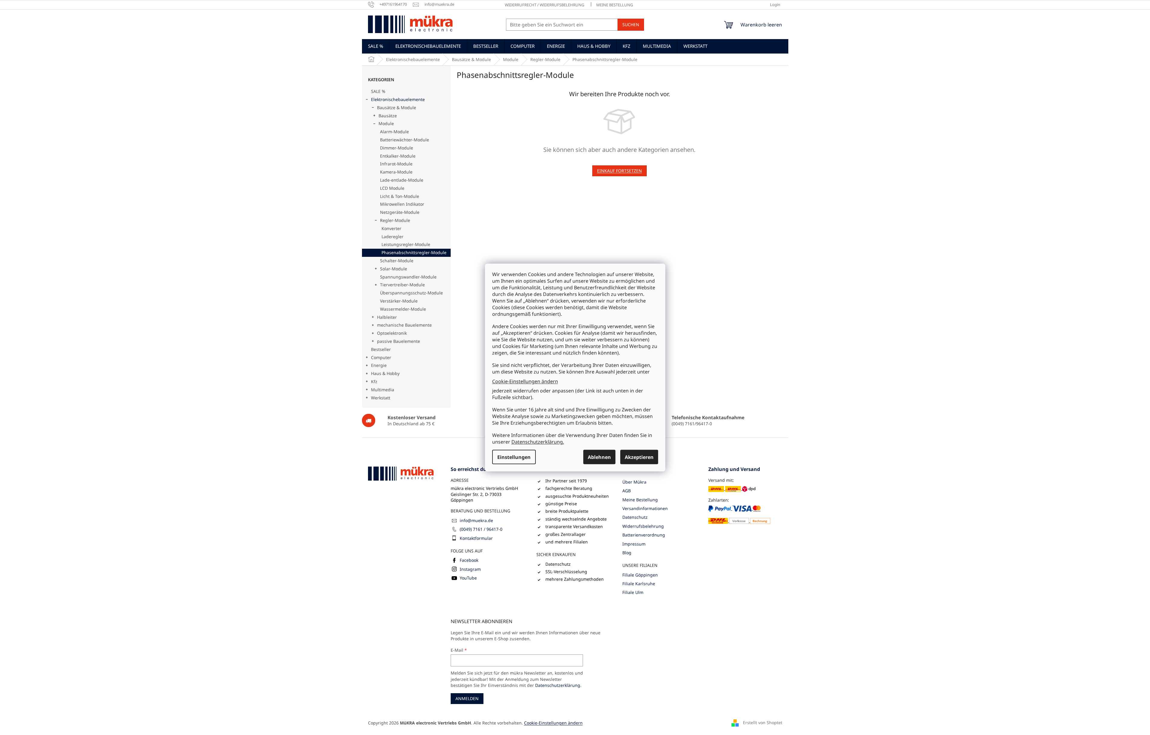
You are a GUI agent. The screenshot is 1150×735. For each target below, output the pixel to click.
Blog (626, 552)
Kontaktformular (476, 538)
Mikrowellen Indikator (402, 204)
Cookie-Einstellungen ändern (525, 381)
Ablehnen (599, 457)
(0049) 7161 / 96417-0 (481, 529)
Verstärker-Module (399, 301)
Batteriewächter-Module (404, 140)
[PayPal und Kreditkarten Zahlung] (739, 514)
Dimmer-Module (396, 148)
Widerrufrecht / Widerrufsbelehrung (544, 5)
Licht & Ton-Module (399, 196)
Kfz (374, 381)
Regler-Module (395, 220)
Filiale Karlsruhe (638, 583)
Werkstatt (380, 398)
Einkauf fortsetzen (619, 171)
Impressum (634, 544)
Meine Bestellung (614, 5)
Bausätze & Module (396, 107)
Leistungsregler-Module (406, 244)
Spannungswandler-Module (408, 277)
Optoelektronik (392, 333)
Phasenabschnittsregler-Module (414, 252)
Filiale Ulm (632, 592)
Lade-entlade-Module (401, 180)
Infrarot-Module (396, 164)
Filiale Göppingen (640, 575)
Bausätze (388, 115)
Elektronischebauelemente (398, 99)
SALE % (378, 91)
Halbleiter (387, 317)
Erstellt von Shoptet (762, 722)
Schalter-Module (396, 260)
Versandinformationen (645, 508)
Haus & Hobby (385, 373)
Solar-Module (393, 269)
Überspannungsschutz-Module (411, 293)
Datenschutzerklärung (557, 685)
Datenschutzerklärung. (537, 441)
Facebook (469, 560)
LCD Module (392, 188)
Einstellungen (514, 457)
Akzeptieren (639, 457)
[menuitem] (375, 46)
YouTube (468, 578)
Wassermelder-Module (403, 309)
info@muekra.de (476, 520)
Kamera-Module (396, 172)
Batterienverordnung (643, 535)
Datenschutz (635, 517)
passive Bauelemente (398, 341)
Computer (381, 357)
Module (386, 123)
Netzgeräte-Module (399, 212)
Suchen (630, 24)
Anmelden (467, 698)
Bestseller (381, 349)
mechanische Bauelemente (404, 325)
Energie (379, 365)
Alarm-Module (394, 131)
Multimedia (382, 389)
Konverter (391, 228)
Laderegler (392, 236)
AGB (626, 491)
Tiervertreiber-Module (402, 285)
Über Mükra (634, 482)
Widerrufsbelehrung (643, 526)
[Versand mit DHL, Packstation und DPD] (732, 488)
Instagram (470, 569)
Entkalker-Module (398, 156)
